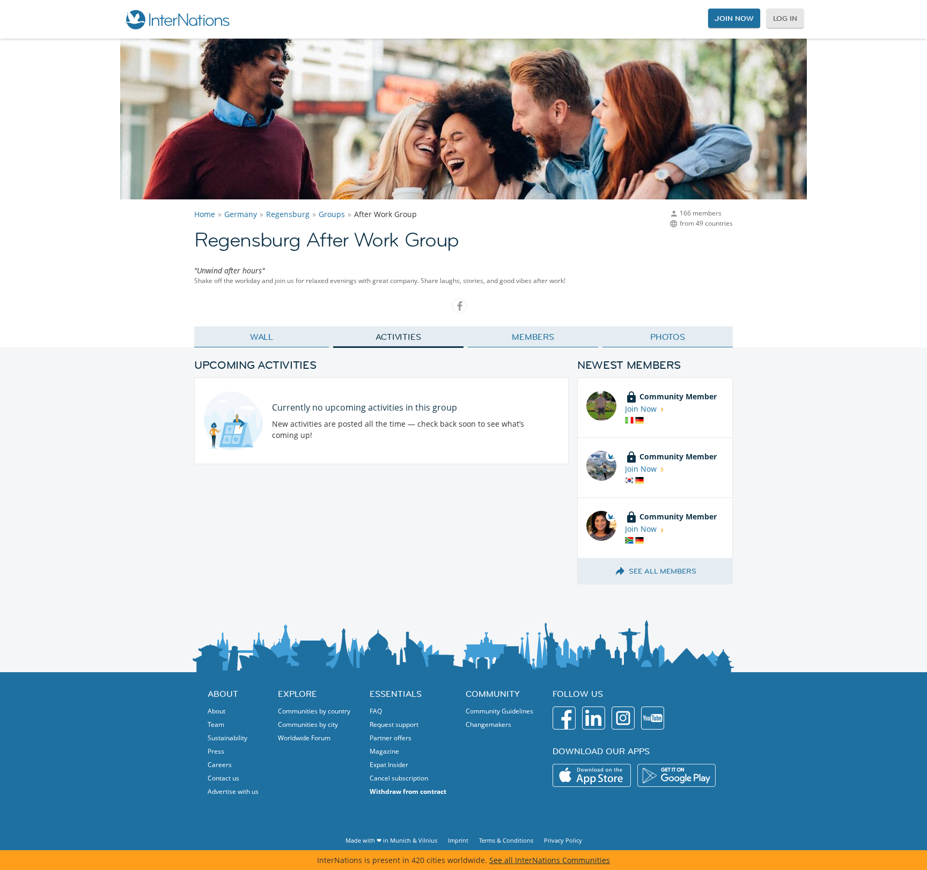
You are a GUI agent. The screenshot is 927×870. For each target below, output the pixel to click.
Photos (667, 336)
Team (216, 724)
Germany (240, 214)
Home (204, 214)
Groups (332, 214)
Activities (398, 336)
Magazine (384, 751)
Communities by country (314, 711)
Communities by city (308, 724)
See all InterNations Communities (549, 860)
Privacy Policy (563, 840)
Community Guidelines (499, 711)
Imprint (458, 840)
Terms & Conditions (506, 840)
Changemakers (488, 724)
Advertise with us (233, 791)
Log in (785, 18)
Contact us (223, 778)
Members (533, 336)
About (216, 711)
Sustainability (227, 737)
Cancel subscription (399, 778)
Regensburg (288, 214)
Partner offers (390, 737)
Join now (734, 18)
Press (216, 751)
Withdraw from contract (408, 791)
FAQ (376, 711)
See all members (662, 571)
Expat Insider (389, 764)
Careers (220, 764)
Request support (394, 724)
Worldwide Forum (304, 737)
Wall (262, 336)
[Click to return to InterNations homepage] (177, 19)
